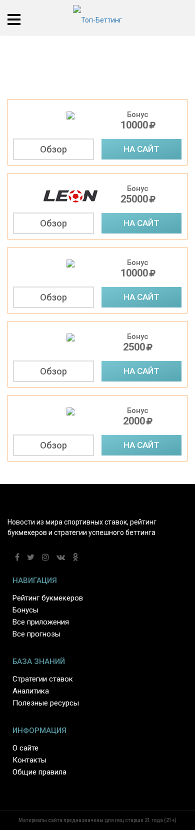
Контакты (29, 760)
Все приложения (40, 622)
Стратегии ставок (42, 679)
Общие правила (39, 772)
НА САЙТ (142, 149)
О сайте (25, 748)
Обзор (53, 149)
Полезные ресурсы (45, 703)
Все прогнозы (36, 634)
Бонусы (25, 610)
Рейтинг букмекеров (47, 598)
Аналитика (30, 691)
